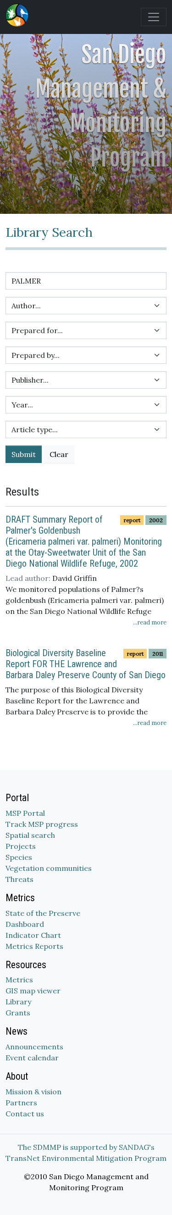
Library (18, 1001)
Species (19, 857)
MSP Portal (25, 813)
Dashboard (25, 924)
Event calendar (32, 1057)
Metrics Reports (34, 946)
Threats (19, 879)
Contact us (25, 1113)
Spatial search (30, 835)
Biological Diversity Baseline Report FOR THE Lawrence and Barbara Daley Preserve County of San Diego (86, 663)
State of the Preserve (43, 913)
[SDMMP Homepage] (19, 15)
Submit (23, 454)
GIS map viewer (33, 990)
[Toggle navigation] (153, 17)
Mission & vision (33, 1091)
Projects (21, 846)
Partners (21, 1102)
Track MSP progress (42, 824)
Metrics (19, 979)
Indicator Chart (33, 935)
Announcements (34, 1046)
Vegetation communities (49, 868)
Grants (18, 1012)
